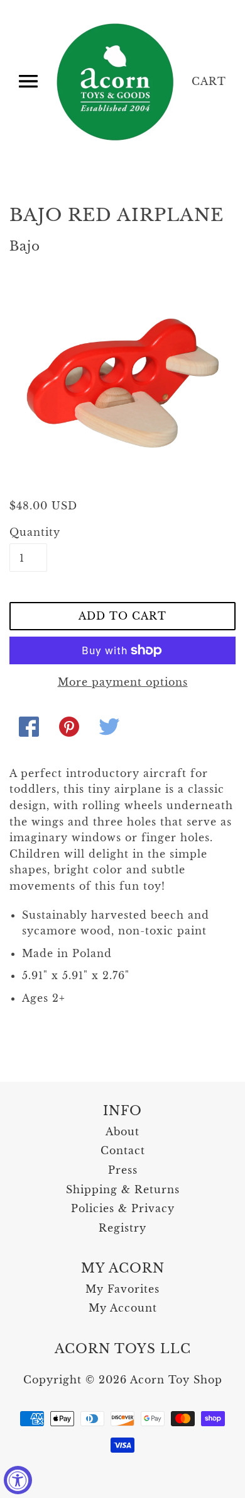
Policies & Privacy (123, 1208)
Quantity (28, 532)
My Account (123, 1308)
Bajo (24, 246)
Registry (122, 1228)
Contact (123, 1150)
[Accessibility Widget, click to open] (18, 1480)
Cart (209, 81)
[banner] (116, 82)
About (122, 1131)
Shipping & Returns (123, 1189)
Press (123, 1170)
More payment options (123, 682)
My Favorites (122, 1289)
